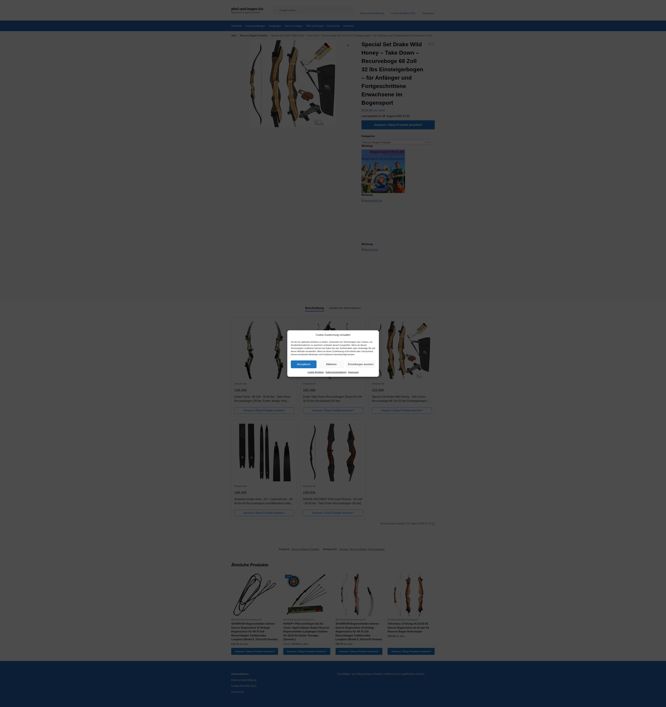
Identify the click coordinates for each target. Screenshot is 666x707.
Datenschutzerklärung (336, 372)
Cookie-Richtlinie (315, 372)
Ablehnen (331, 364)
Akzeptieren (303, 364)
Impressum (353, 372)
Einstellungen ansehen (360, 364)
